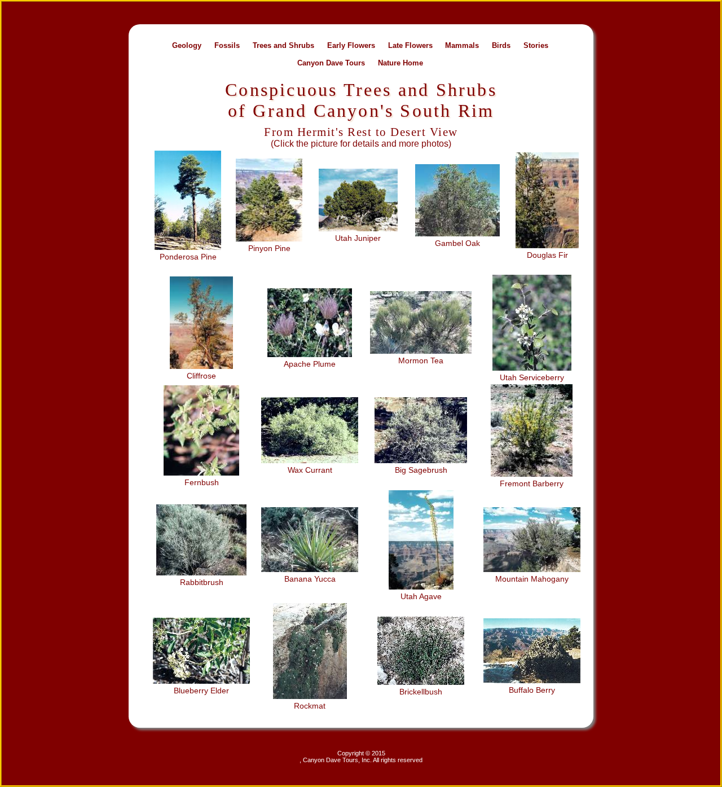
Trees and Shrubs (283, 45)
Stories (535, 45)
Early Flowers (351, 45)
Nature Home (400, 62)
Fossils (227, 45)
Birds (501, 45)
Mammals (462, 45)
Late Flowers (410, 45)
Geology (186, 45)
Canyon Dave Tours (331, 62)
